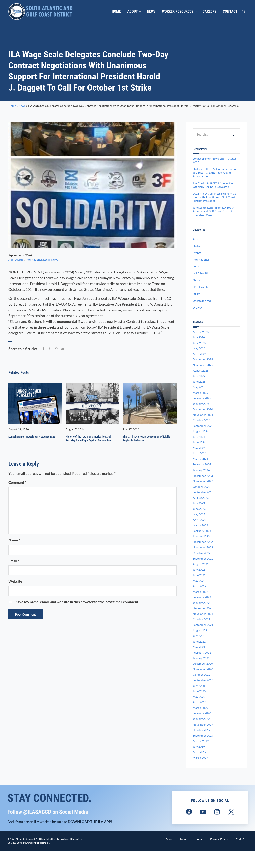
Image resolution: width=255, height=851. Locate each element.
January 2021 (201, 658)
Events (197, 252)
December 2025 (203, 359)
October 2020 (201, 674)
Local (46, 259)
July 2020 (199, 685)
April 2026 (199, 354)
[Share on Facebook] (43, 349)
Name (14, 540)
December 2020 (203, 663)
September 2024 (203, 425)
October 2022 (201, 553)
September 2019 (203, 735)
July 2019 (199, 746)
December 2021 (203, 608)
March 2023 (200, 525)
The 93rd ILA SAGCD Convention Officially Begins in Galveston (146, 438)
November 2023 (203, 481)
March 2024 (200, 459)
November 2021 (203, 613)
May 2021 (199, 647)
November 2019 (203, 724)
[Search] (235, 134)
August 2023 (201, 497)
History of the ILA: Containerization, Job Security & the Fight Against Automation (88, 438)
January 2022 (201, 602)
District (19, 259)
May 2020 (199, 696)
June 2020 (199, 691)
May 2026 (199, 348)
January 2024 (201, 470)
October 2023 (201, 486)
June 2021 (199, 641)
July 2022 (199, 569)
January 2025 (201, 403)
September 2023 (203, 492)
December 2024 (203, 409)
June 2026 (199, 343)
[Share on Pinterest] (56, 349)
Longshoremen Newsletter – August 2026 (31, 436)
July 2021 (199, 635)
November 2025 (203, 365)
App (11, 259)
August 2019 (201, 741)
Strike (196, 293)
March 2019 (200, 757)
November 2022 (203, 547)
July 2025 (199, 376)
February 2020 (202, 713)
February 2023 (202, 530)
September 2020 (203, 680)
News (22, 105)
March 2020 (200, 707)
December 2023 (203, 475)
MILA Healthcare (203, 273)
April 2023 (199, 519)
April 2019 (199, 752)
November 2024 (203, 414)
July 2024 (199, 437)
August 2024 (201, 431)
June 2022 (199, 575)
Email (13, 561)
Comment (17, 482)
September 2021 (203, 624)
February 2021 (202, 652)
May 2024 (199, 448)
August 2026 (201, 332)
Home (12, 105)
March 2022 (200, 591)
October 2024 (201, 420)
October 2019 (201, 730)
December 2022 (203, 541)
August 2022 (201, 564)
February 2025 (202, 398)
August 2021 (201, 630)
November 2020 (203, 669)
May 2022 (199, 580)
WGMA (197, 307)
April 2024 (199, 453)
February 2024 (202, 464)
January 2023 (201, 536)
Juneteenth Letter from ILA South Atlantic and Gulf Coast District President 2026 (213, 211)
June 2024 (199, 442)
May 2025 (199, 387)
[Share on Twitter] (50, 349)
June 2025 (199, 381)
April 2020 (199, 702)
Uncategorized (202, 300)
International (34, 259)
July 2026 (199, 337)
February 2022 (202, 597)
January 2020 (201, 718)
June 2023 (199, 508)
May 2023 (199, 514)
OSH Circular (201, 287)
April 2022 (199, 586)
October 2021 (201, 619)
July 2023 (199, 503)
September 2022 (203, 558)
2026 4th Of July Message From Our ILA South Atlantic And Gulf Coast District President (215, 197)
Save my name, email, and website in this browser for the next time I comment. (77, 602)
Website (15, 581)
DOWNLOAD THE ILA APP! (90, 821)
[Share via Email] (63, 349)
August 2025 (201, 370)
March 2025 (200, 392)
